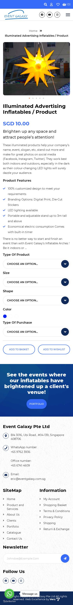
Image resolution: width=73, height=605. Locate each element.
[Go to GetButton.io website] (9, 601)
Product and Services (15, 507)
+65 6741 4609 (20, 465)
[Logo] (16, 14)
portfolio (36, 403)
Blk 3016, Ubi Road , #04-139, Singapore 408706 (37, 437)
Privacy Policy (53, 517)
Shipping (49, 523)
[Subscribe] (65, 558)
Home (11, 499)
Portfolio (13, 526)
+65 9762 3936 (20, 452)
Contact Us (14, 538)
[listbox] (36, 264)
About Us (13, 514)
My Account (51, 499)
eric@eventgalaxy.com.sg (28, 479)
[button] (29, 98)
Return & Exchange (56, 529)
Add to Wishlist (54, 349)
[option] (5, 316)
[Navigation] (67, 14)
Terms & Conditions (56, 511)
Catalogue (14, 532)
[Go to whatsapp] (9, 594)
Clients (11, 520)
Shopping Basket (55, 505)
